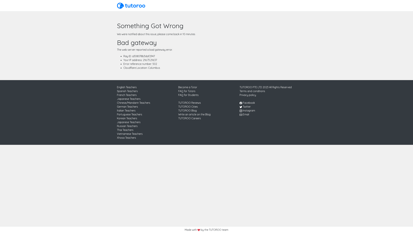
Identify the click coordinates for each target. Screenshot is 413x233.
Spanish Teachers (127, 91)
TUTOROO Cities (188, 106)
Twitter (246, 106)
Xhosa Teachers (126, 137)
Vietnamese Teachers (130, 133)
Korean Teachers (127, 118)
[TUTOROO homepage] (131, 5)
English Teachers (127, 87)
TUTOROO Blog (187, 110)
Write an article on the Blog (194, 114)
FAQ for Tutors (186, 91)
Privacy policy (248, 95)
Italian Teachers (126, 110)
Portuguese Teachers (129, 114)
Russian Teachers (127, 126)
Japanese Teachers (129, 98)
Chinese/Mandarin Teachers (133, 102)
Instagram (248, 110)
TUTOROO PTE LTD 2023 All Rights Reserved (266, 87)
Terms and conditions (252, 91)
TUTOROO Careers (189, 118)
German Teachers (127, 106)
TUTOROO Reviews (189, 102)
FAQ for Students (188, 95)
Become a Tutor (187, 87)
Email (245, 114)
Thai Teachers (125, 130)
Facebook (248, 102)
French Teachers (127, 95)
